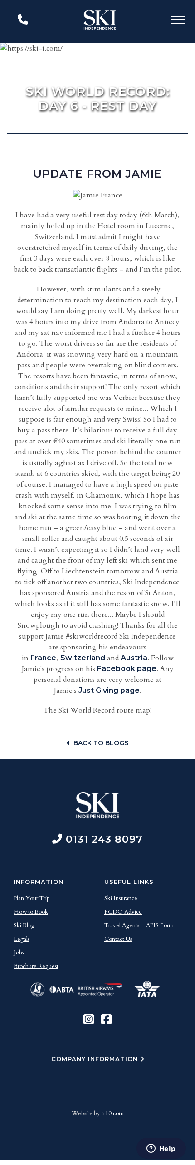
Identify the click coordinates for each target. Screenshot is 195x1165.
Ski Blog (24, 925)
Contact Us (118, 939)
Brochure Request (36, 966)
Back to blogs (100, 743)
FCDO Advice (123, 912)
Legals (21, 939)
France (43, 657)
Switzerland (82, 657)
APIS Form (160, 925)
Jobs (19, 953)
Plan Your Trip (32, 898)
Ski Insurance (120, 898)
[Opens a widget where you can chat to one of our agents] (161, 1149)
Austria (134, 657)
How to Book (31, 912)
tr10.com (113, 1113)
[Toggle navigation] (178, 21)
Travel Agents (121, 925)
